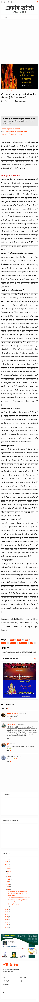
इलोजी (11, 91)
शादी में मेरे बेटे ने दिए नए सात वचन (14, 902)
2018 (6, 917)
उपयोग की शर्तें (6, 981)
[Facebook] (1, 2)
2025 (6, 861)
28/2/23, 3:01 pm (22, 713)
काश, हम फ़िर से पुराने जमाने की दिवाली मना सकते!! (18, 676)
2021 (6, 909)
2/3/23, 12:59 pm (19, 724)
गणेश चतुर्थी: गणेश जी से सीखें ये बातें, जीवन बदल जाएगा (19, 694)
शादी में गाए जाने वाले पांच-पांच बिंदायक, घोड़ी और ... (18, 893)
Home (2, 91)
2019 (6, 914)
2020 (6, 911)
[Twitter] (8, 2)
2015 (6, 924)
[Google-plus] (5, 2)
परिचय (4, 977)
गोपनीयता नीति (23, 977)
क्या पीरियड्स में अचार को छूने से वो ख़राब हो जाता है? (15, 131)
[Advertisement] (19, 41)
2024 (6, 864)
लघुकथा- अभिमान (11, 895)
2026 (6, 859)
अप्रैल (8, 884)
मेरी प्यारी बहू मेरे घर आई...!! (13, 904)
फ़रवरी (8, 889)
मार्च (8, 887)
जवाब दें (8, 719)
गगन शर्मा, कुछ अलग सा (12, 713)
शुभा (8, 744)
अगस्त (8, 876)
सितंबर (9, 874)
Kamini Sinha (11, 724)
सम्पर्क (21, 981)
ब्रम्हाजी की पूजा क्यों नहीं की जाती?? (11, 129)
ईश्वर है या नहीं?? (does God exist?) (12, 134)
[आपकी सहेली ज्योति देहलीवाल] (19, 13)
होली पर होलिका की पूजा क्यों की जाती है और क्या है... (18, 891)
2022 (6, 906)
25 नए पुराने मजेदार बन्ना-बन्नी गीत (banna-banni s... (19, 897)
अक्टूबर (9, 871)
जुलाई (8, 879)
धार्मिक (7, 91)
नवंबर (8, 869)
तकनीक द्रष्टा (6, 984)
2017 (6, 919)
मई (8, 881)
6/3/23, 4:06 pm (17, 756)
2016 (6, 922)
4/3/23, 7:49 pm (13, 744)
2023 (6, 866)
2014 (6, 927)
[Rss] (11, 2)
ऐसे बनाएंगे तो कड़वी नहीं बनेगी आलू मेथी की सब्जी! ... (18, 900)
